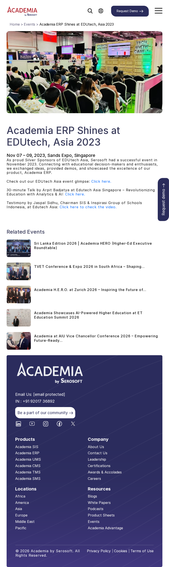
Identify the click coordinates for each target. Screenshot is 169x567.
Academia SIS (26, 447)
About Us (96, 447)
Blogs (92, 496)
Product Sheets (101, 515)
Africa (20, 496)
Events (29, 24)
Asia (18, 509)
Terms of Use (142, 551)
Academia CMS (27, 466)
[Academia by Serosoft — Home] (22, 11)
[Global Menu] (101, 11)
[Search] (90, 10)
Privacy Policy (99, 551)
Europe (21, 515)
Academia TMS (27, 472)
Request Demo (127, 11)
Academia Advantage (105, 528)
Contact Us (97, 453)
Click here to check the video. (88, 207)
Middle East (25, 521)
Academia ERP (27, 453)
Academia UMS (28, 459)
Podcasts (95, 509)
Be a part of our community (42, 412)
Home (15, 24)
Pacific (20, 528)
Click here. (100, 181)
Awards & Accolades (105, 472)
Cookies (120, 551)
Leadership (97, 459)
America (22, 502)
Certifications (99, 466)
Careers (94, 478)
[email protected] (49, 394)
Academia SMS (27, 478)
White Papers (99, 502)
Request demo (163, 202)
